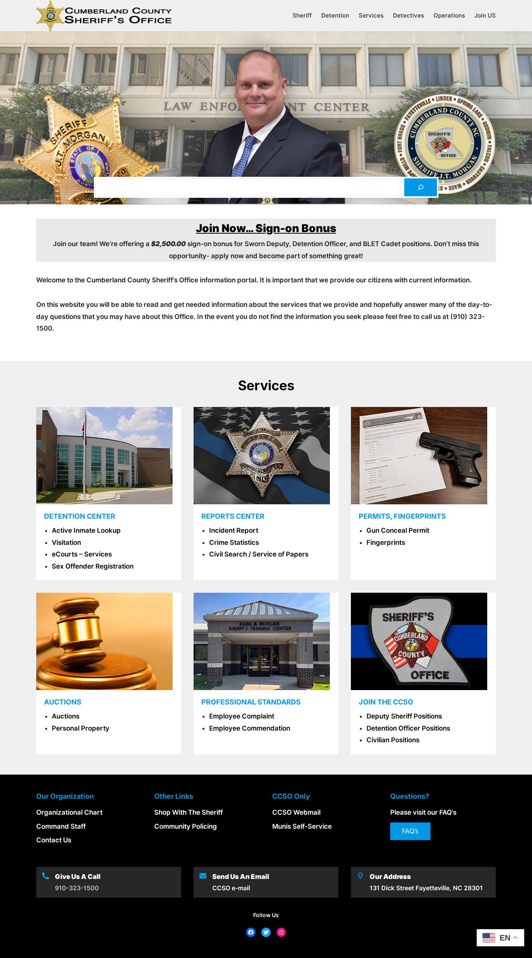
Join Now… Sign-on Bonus (266, 228)
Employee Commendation (249, 728)
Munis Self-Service (302, 826)
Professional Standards (251, 702)
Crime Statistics (234, 542)
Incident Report (233, 530)
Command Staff (61, 826)
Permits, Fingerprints (402, 516)
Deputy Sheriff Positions (404, 716)
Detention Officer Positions (408, 728)
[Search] (420, 187)
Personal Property (80, 728)
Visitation (66, 542)
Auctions (65, 716)
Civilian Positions (392, 740)
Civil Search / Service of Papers (258, 554)
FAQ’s (410, 831)
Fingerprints (385, 542)
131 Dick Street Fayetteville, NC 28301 (426, 888)
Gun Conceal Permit (397, 530)
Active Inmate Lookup (86, 530)
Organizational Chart (69, 812)
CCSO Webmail (296, 812)
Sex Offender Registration (93, 566)
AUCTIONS (62, 702)
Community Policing (185, 826)
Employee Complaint (241, 716)
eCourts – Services (82, 554)
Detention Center (79, 516)
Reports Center (232, 516)
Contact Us (53, 840)
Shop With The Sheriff (188, 812)
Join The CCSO (386, 702)
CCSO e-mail (231, 888)
